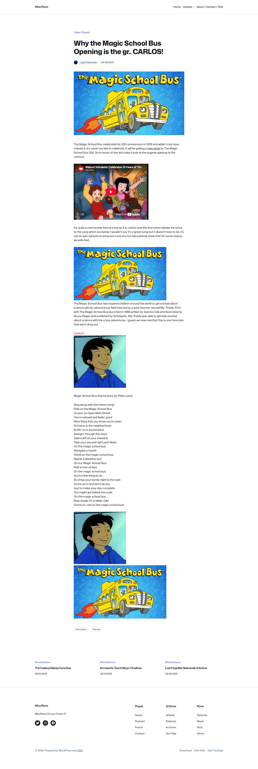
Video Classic (82, 32)
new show (154, 148)
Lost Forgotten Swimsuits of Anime (186, 668)
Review (96, 629)
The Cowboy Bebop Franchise (53, 668)
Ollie (80, 750)
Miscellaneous (42, 662)
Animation (81, 629)
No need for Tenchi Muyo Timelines (121, 668)
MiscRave (41, 7)
